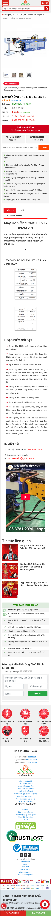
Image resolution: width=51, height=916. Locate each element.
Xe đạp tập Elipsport (26, 801)
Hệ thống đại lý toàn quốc (25, 815)
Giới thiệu (25, 809)
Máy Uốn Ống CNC (36, 15)
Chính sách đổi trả (26, 783)
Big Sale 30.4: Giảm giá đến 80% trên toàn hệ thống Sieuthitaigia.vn (32, 567)
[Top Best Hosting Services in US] (25, 836)
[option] (7, 75)
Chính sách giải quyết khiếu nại (26, 794)
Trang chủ (8, 15)
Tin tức (25, 820)
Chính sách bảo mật (25, 791)
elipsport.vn (25, 862)
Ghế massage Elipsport (25, 799)
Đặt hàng (13, 913)
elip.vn (25, 864)
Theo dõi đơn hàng (25, 817)
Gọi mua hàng (21, 757)
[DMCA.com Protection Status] (25, 826)
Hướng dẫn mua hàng (25, 786)
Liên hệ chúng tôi (25, 781)
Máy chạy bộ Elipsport (25, 796)
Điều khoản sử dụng (25, 812)
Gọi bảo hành (20, 762)
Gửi (39, 693)
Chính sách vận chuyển (25, 789)
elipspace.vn (25, 869)
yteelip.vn (25, 867)
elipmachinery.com (25, 874)
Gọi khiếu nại (20, 759)
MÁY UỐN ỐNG (21, 15)
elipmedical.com (25, 872)
